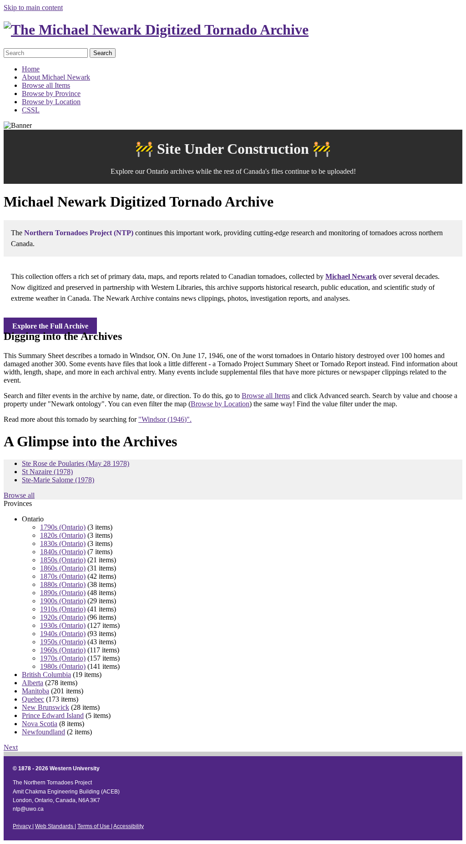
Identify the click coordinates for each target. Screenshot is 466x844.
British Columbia (46, 674)
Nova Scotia (39, 724)
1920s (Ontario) (63, 617)
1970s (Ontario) (63, 658)
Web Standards (55, 826)
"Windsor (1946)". (165, 419)
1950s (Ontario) (63, 642)
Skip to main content (33, 7)
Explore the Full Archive (50, 326)
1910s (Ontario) (63, 609)
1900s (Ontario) (63, 601)
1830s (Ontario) (63, 543)
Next (11, 747)
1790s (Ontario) (63, 527)
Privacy (22, 826)
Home (31, 69)
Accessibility (128, 826)
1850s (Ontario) (63, 560)
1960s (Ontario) (63, 650)
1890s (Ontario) (63, 592)
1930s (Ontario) (63, 625)
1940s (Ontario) (63, 633)
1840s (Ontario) (63, 552)
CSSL (31, 110)
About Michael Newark (56, 77)
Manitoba (35, 691)
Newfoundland (43, 732)
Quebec (33, 699)
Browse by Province (51, 93)
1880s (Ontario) (63, 584)
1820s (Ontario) (63, 535)
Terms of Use (94, 826)
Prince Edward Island (53, 715)
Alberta (32, 683)
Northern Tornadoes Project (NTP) (78, 233)
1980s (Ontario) (63, 666)
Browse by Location (51, 102)
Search (102, 53)
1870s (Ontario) (63, 576)
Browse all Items (46, 85)
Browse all (19, 495)
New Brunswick (45, 707)
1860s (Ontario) (63, 568)
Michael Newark (351, 276)
